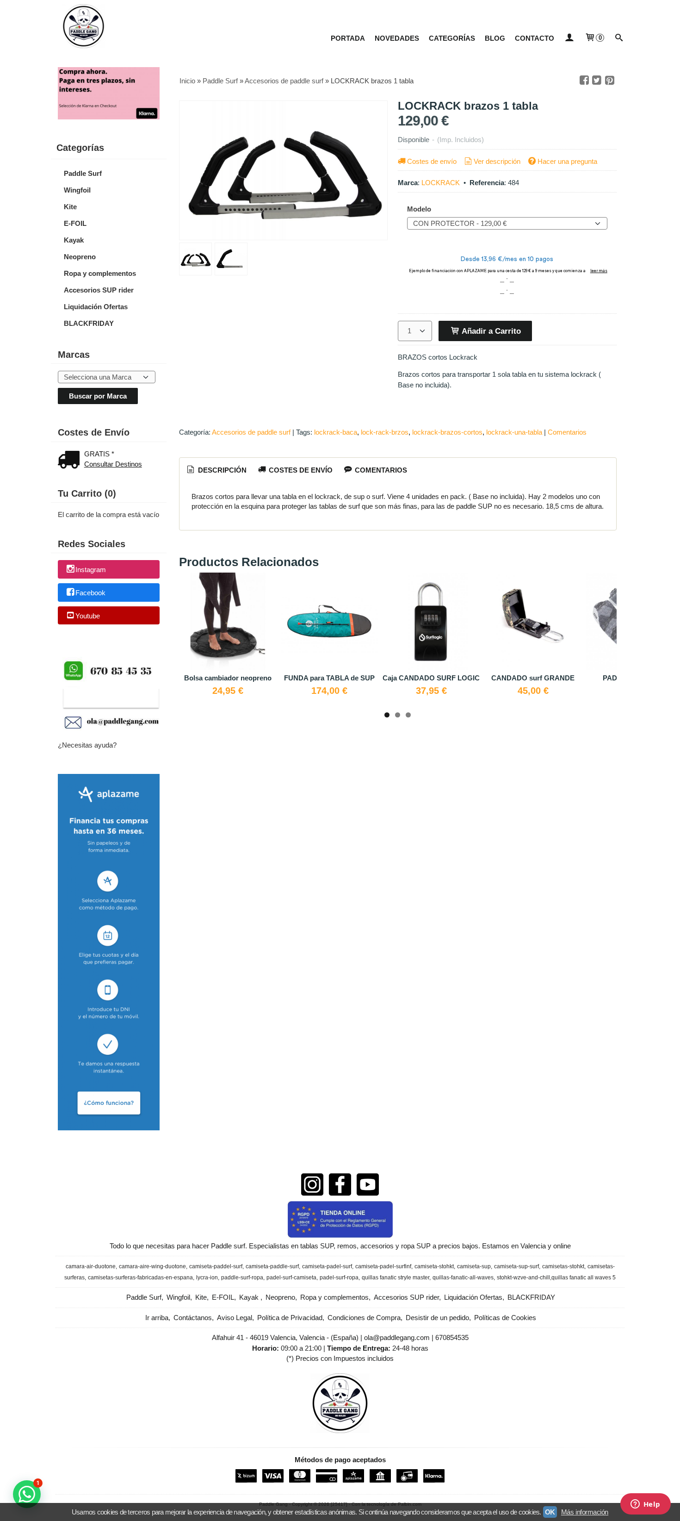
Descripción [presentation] (221, 470)
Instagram (90, 570)
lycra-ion (207, 1277)
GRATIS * (99, 454)
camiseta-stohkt (434, 1266)
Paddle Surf (83, 173)
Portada (348, 38)
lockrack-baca (335, 432)
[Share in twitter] (596, 80)
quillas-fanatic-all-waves (463, 1277)
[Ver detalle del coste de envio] (71, 461)
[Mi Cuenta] (569, 38)
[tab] (216, 470)
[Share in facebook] (584, 80)
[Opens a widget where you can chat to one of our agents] (645, 1504)
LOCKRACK (440, 183)
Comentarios (567, 432)
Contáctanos (192, 1318)
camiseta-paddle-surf (272, 1266)
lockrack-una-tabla (514, 432)
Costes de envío (432, 161)
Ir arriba (156, 1318)
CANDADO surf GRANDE (533, 678)
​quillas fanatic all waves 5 (583, 1277)
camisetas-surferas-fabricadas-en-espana (140, 1277)
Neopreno (80, 257)
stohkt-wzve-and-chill (523, 1277)
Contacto (534, 38)
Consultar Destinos (113, 464)
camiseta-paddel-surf (215, 1266)
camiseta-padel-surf (327, 1266)
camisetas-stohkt (563, 1266)
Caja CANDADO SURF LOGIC (431, 678)
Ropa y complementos (100, 273)
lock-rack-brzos (384, 432)
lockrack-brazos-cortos (447, 432)
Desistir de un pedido (437, 1318)
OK (550, 1512)
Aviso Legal (234, 1318)
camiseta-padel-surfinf (383, 1266)
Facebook (90, 593)
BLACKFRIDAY (89, 323)
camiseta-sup (474, 1266)
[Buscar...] (619, 38)
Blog (495, 38)
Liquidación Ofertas (96, 307)
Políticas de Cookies (505, 1318)
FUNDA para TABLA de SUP (329, 678)
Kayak (74, 240)
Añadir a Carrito (490, 331)
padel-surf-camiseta (291, 1277)
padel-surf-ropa (339, 1277)
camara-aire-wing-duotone (152, 1266)
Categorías (452, 38)
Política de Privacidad (289, 1318)
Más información (584, 1512)
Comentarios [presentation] (380, 470)
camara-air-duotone (91, 1266)
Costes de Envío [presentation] (300, 470)
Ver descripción (497, 161)
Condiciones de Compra (364, 1318)
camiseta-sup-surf (516, 1266)
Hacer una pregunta (567, 161)
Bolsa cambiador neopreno (228, 678)
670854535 (452, 1337)
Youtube (87, 616)
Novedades (397, 38)
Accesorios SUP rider (99, 290)
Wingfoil (77, 190)
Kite (70, 207)
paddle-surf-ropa (242, 1277)
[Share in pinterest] (609, 80)
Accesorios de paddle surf (251, 432)
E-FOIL (75, 223)
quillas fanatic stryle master (395, 1277)
